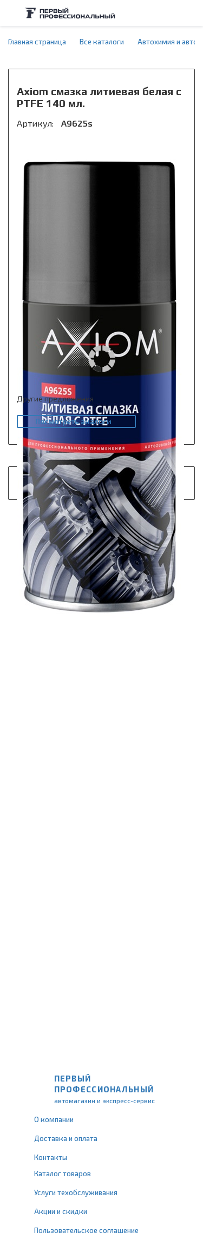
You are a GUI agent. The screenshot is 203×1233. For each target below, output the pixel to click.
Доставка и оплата (65, 1138)
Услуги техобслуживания (75, 1192)
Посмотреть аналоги (73, 421)
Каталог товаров (62, 1173)
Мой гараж (168, 13)
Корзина (189, 13)
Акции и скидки (60, 1211)
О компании (54, 1119)
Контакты (50, 1157)
